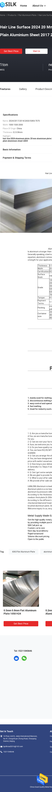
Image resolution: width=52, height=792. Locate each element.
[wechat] (24, 658)
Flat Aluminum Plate (27, 15)
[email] (16, 658)
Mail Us (36, 51)
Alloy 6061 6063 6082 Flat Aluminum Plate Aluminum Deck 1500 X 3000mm (16, 613)
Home (2, 15)
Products (12, 15)
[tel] (31, 658)
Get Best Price (11, 51)
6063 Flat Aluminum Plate (23, 552)
